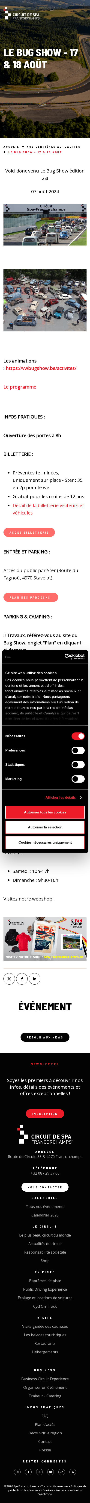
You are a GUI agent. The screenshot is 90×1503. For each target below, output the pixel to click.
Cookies (48, 1490)
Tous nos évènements (45, 1206)
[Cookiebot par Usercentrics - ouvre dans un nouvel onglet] (65, 657)
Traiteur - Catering (45, 1395)
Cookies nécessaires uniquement (45, 842)
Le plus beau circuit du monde (45, 1235)
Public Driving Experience (45, 1289)
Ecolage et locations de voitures (45, 1297)
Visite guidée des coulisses (45, 1326)
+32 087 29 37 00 (45, 1173)
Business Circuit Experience (45, 1378)
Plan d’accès (45, 1424)
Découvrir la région (45, 1433)
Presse (45, 1450)
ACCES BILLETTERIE (29, 532)
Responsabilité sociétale (45, 1252)
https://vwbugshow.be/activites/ (41, 368)
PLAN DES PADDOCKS (30, 597)
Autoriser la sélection (45, 827)
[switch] (78, 750)
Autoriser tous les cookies (45, 812)
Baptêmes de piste (45, 1280)
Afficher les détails (60, 797)
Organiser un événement (45, 1387)
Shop (45, 1260)
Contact (45, 1441)
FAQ (45, 1415)
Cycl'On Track (45, 1306)
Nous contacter (45, 1187)
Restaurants (45, 1343)
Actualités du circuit (45, 1243)
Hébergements (45, 1351)
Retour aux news (45, 1037)
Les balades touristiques (45, 1334)
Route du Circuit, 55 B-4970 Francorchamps (45, 1156)
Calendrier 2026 (45, 1215)
